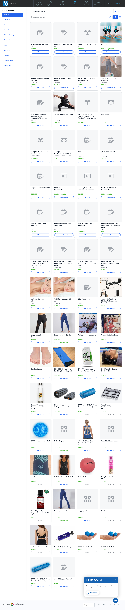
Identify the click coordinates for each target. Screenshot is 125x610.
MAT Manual (105, 511)
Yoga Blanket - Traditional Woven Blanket (108, 407)
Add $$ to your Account (63, 579)
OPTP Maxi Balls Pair (86, 547)
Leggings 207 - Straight (63, 335)
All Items (6, 15)
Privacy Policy (102, 605)
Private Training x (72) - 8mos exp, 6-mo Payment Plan (64, 263)
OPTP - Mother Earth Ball (40, 441)
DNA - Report (59, 441)
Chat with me (94, 592)
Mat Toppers (35, 477)
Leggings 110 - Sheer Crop (39, 336)
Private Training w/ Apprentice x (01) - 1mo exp (87, 263)
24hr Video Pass (84, 299)
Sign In (109, 3)
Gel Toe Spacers (37, 369)
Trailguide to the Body (109, 335)
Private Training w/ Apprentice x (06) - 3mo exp (110, 263)
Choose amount (111, 52)
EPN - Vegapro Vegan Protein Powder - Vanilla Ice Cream (87, 371)
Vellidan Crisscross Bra (39, 547)
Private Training (9, 35)
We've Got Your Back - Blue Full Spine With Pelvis (86, 443)
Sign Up (118, 3)
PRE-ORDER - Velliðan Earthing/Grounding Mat (63, 370)
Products (6, 55)
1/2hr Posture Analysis (39, 44)
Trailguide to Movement (87, 335)
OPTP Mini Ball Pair (108, 547)
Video (6, 45)
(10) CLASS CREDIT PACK (40, 188)
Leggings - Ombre (84, 511)
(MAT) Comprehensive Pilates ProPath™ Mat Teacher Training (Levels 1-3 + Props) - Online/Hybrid (63, 154)
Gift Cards (7, 50)
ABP (79, 152)
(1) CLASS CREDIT (108, 152)
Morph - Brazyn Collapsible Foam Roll (62, 406)
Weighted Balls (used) (109, 441)
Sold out (87, 414)
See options (64, 342)
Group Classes (8, 30)
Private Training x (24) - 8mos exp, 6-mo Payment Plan (111, 226)
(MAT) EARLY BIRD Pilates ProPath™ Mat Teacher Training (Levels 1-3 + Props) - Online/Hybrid (87, 116)
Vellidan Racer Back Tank (63, 477)
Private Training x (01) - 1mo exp (39, 225)
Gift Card (104, 44)
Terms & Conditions (116, 605)
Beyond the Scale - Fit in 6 (87, 45)
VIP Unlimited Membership (59, 189)
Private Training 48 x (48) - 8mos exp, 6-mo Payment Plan (40, 263)
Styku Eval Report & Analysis (108, 79)
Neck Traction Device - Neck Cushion (109, 370)
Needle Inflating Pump (62, 547)
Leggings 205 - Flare (62, 511)
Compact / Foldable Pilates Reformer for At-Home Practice (110, 301)
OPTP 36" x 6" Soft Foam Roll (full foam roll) (40, 580)
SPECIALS (7, 20)
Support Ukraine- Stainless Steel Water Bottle (39, 407)
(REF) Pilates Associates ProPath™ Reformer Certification (40, 154)
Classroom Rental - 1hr (63, 44)
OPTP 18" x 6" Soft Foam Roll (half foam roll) (87, 406)
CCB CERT (105, 114)
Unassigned (7, 65)
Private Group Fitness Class (62, 79)
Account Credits (9, 60)
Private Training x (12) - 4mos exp (86, 225)
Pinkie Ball (82, 477)
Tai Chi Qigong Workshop (63, 114)
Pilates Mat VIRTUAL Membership (109, 189)
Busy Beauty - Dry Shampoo (108, 478)
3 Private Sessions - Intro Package (40, 79)
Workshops (7, 25)
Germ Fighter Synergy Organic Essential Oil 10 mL (40, 513)
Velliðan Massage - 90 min (39, 300)
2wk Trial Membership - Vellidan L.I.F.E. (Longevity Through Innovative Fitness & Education (40, 116)
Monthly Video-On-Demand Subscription (86, 189)
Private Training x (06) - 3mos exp (63, 225)
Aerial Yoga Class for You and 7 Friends (87, 79)
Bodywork (7, 40)
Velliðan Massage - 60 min (62, 300)
